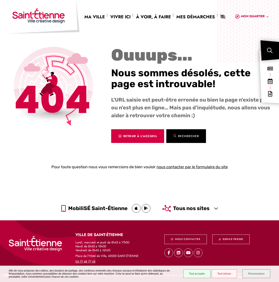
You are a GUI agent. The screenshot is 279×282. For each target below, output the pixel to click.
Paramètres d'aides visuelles (222, 17)
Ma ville (94, 17)
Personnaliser (256, 273)
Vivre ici (120, 17)
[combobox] (255, 17)
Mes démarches (195, 17)
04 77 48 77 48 (85, 261)
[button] (269, 50)
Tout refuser (224, 273)
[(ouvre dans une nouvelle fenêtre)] (136, 208)
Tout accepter (197, 273)
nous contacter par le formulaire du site (192, 167)
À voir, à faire (153, 17)
